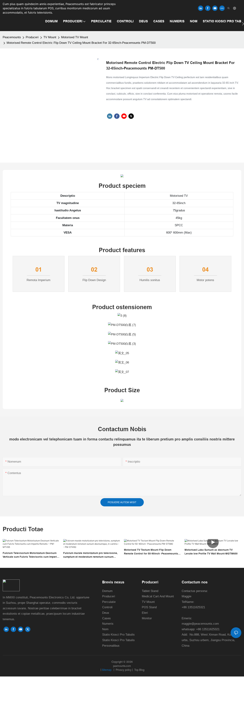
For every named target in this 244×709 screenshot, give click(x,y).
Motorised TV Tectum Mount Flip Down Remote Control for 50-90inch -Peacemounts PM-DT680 (151, 552)
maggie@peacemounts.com (200, 623)
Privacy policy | (124, 669)
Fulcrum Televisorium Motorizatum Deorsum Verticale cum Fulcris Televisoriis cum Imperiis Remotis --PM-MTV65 (31, 555)
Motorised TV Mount (74, 37)
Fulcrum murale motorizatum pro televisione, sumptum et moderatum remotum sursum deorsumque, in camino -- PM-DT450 (90, 555)
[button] (243, 23)
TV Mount (49, 37)
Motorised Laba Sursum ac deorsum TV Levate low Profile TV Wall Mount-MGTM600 (211, 551)
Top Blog (139, 669)
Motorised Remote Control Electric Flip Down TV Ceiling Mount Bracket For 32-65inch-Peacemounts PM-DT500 (81, 42)
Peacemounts (12, 37)
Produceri (32, 37)
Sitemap (107, 669)
